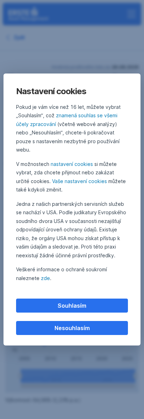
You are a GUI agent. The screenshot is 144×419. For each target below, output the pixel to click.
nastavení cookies (72, 164)
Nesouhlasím (72, 327)
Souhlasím (72, 305)
